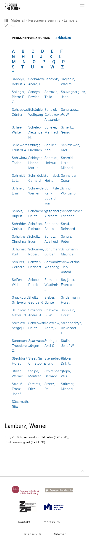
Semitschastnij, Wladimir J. (56, 285)
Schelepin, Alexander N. (36, 132)
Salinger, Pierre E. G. (18, 97)
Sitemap (60, 534)
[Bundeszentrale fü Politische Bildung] (28, 490)
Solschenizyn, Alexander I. (71, 328)
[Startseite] (13, 8)
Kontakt (24, 522)
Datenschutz (32, 534)
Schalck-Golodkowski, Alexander (54, 115)
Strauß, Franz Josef (17, 389)
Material (17, 20)
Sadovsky (52, 79)
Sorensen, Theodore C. (20, 346)
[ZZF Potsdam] (30, 506)
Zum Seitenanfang (82, 471)
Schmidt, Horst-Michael (68, 163)
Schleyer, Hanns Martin (35, 163)
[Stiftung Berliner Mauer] (56, 506)
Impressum (51, 522)
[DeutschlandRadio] (61, 490)
